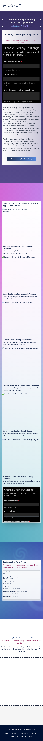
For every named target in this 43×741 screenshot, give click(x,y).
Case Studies (24, 733)
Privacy (23, 736)
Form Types (15, 736)
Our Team (14, 733)
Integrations (35, 733)
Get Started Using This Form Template (21, 159)
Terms (30, 736)
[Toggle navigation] (38, 5)
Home (6, 733)
